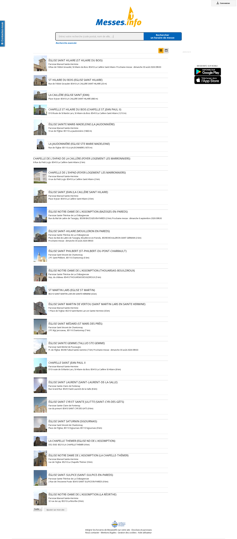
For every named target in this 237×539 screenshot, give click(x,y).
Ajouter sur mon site (55, 509)
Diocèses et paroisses (142, 530)
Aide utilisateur (145, 532)
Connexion (225, 3)
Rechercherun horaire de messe (162, 36)
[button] (160, 50)
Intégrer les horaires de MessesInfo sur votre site (107, 530)
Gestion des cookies (127, 532)
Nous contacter (92, 532)
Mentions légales (108, 532)
